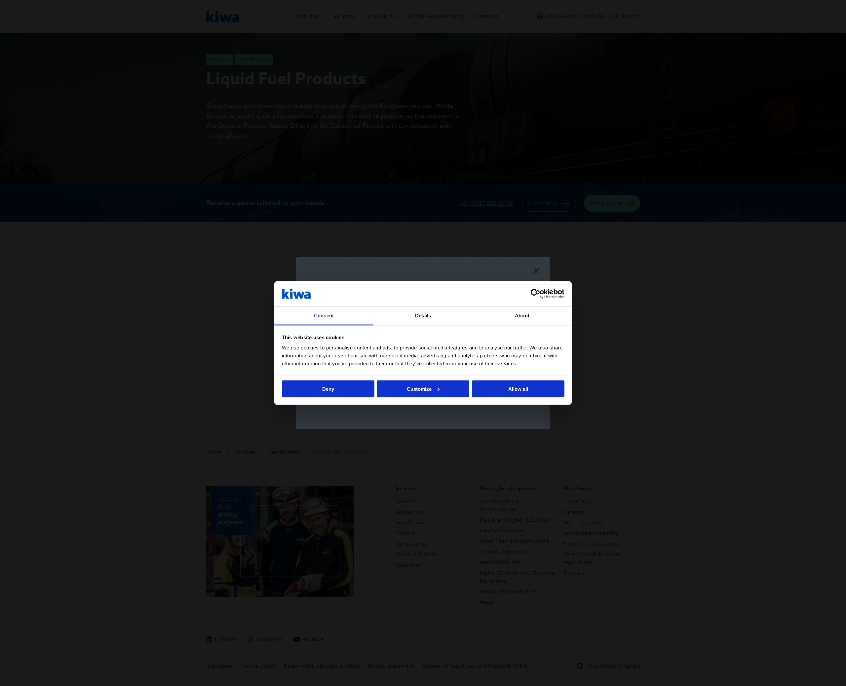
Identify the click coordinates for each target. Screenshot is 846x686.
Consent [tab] (324, 315)
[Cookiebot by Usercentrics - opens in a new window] (535, 294)
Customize (419, 388)
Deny (328, 388)
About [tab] (522, 315)
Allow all (518, 388)
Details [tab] (423, 315)
